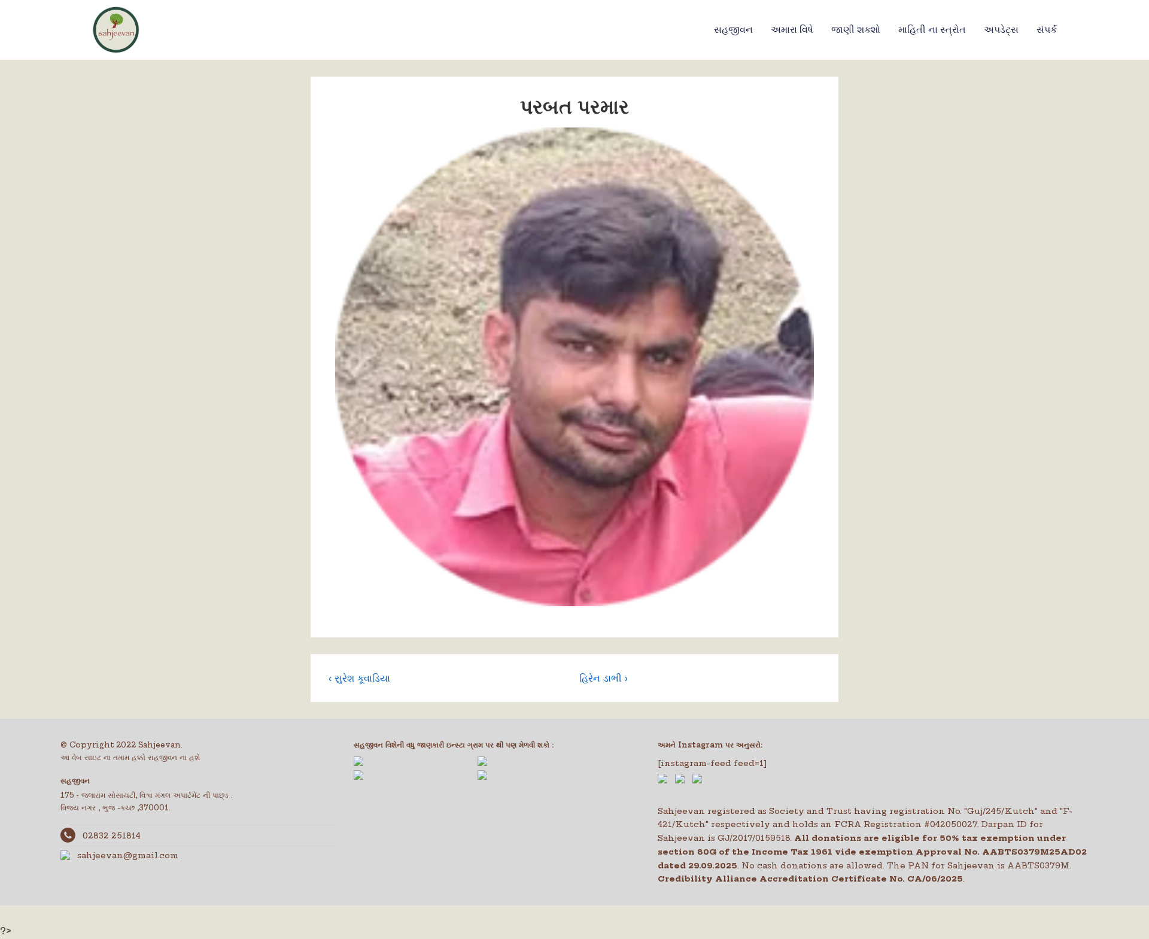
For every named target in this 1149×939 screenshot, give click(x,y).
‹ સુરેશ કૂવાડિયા (359, 678)
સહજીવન (733, 30)
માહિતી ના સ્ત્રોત (932, 30)
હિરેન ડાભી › (603, 678)
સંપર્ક (1046, 30)
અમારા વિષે (792, 30)
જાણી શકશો (855, 30)
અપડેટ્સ (1001, 30)
